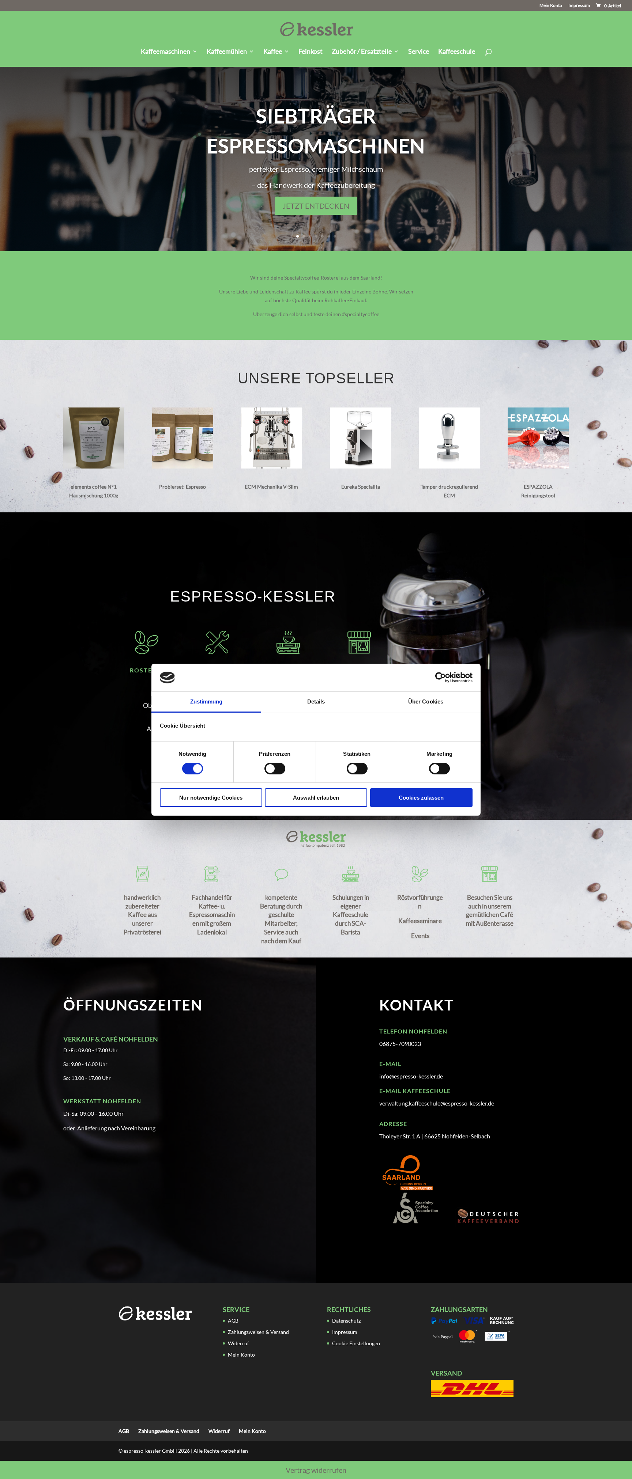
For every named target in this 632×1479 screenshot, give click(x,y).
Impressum (579, 5)
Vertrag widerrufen (316, 1469)
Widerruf (238, 1343)
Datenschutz (346, 1320)
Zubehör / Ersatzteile (362, 52)
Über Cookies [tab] (425, 701)
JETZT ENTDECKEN (316, 205)
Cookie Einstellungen (356, 1343)
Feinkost (310, 52)
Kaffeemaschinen (165, 52)
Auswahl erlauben (316, 798)
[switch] (274, 768)
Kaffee (272, 52)
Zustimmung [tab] (206, 701)
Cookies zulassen (421, 798)
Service (418, 52)
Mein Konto (550, 5)
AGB (233, 1320)
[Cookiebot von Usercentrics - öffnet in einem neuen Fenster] (441, 677)
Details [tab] (316, 701)
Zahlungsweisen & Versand (258, 1332)
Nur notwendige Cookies (210, 798)
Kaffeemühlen (227, 52)
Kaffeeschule (456, 52)
